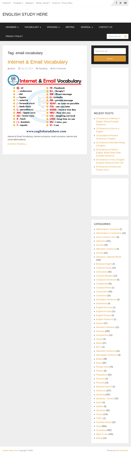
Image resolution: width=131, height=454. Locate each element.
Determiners (101, 303)
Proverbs (100, 383)
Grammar (6, 3)
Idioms (99, 343)
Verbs (98, 426)
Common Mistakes (104, 276)
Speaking (28, 3)
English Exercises (104, 307)
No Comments (59, 68)
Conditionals (102, 284)
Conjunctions (102, 292)
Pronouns (100, 379)
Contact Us (56, 3)
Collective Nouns (104, 268)
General (45, 3)
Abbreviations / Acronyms (107, 229)
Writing (38, 3)
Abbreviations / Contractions (109, 233)
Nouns (99, 363)
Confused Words (103, 288)
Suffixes (99, 406)
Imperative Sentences (106, 351)
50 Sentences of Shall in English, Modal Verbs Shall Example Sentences (108, 153)
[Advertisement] (112, 86)
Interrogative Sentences (107, 355)
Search (125, 36)
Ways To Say (102, 434)
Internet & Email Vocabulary (38, 62)
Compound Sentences (106, 280)
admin (12, 68)
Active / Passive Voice (106, 237)
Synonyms (101, 410)
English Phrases (103, 315)
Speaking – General (105, 398)
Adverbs (100, 245)
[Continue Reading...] (17, 144)
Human (99, 339)
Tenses (99, 414)
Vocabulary (17, 3)
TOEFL (99, 418)
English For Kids (103, 311)
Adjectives (101, 241)
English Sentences (104, 319)
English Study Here (25, 14)
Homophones (102, 335)
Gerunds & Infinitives (105, 327)
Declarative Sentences (106, 299)
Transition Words (103, 422)
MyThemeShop (122, 450)
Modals (99, 359)
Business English (104, 264)
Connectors (101, 295)
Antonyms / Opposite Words (108, 257)
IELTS (99, 347)
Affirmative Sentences (106, 249)
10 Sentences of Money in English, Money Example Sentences (108, 121)
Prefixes (99, 371)
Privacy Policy (67, 3)
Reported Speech (104, 387)
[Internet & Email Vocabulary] (45, 103)
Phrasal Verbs (102, 367)
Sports (99, 402)
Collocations (101, 272)
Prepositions (101, 375)
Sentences (101, 391)
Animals (99, 253)
